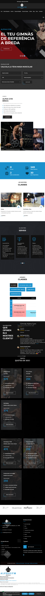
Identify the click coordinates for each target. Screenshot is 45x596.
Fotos (37, 11)
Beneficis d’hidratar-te (6, 554)
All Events (13, 285)
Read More (3, 215)
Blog (34, 11)
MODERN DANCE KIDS (15, 293)
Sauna (25, 534)
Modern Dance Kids (5, 545)
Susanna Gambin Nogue (25, 346)
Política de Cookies (34, 563)
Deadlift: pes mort (5, 551)
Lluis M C (22, 328)
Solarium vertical (27, 536)
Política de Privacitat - (20, 563)
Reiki (33, 243)
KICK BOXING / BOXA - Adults (17, 289)
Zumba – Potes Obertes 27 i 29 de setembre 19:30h (11, 547)
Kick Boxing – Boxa (27, 209)
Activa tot (2, 586)
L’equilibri (3, 549)
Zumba (2, 209)
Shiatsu (19, 243)
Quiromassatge (27, 524)
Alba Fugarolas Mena (24, 335)
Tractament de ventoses (6, 244)
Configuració (38, 593)
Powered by (8, 580)
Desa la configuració (8, 586)
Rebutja (31, 593)
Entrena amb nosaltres (6, 552)
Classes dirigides (18, 11)
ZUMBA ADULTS (30, 289)
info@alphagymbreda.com (7, 532)
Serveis (12, 11)
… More (37, 343)
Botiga (25, 538)
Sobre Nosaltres (7, 11)
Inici (1, 11)
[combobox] (33, 77)
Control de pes (27, 532)
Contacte (40, 11)
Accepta (24, 593)
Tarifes (30, 11)
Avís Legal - (27, 563)
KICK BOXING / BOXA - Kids (25, 285)
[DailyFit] (22, 5)
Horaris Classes (25, 11)
